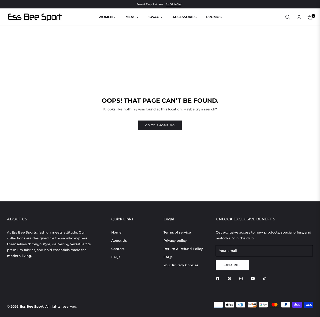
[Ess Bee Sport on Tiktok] (266, 278)
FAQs (115, 257)
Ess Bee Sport (32, 306)
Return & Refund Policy (183, 249)
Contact (118, 249)
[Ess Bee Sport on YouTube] (254, 278)
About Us (119, 240)
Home (116, 232)
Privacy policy (175, 240)
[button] (287, 17)
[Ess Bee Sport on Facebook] (219, 278)
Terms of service (177, 232)
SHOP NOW (173, 4)
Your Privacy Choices (181, 265)
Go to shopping (160, 125)
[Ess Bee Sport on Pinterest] (230, 278)
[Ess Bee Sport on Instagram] (242, 278)
